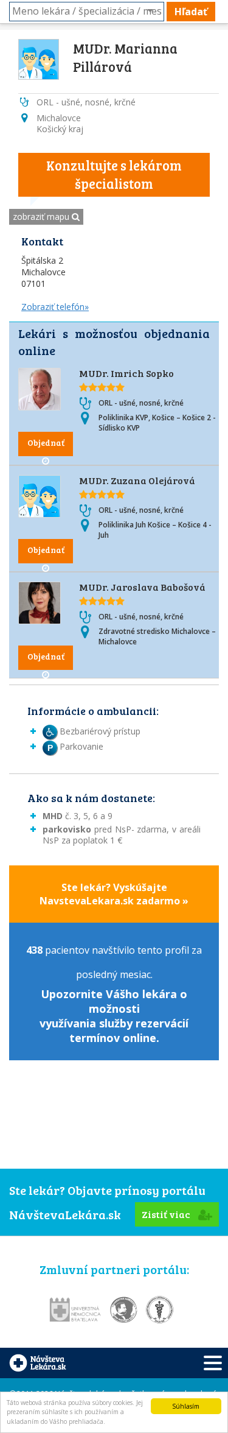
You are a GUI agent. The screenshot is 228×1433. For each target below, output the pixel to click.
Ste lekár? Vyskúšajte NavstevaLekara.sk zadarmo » (114, 894)
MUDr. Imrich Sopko (126, 373)
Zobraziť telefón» (55, 306)
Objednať (45, 442)
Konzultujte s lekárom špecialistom (114, 174)
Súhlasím (185, 1406)
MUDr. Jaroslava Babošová (142, 586)
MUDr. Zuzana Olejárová (137, 480)
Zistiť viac (167, 1214)
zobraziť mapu (42, 216)
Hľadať (190, 11)
